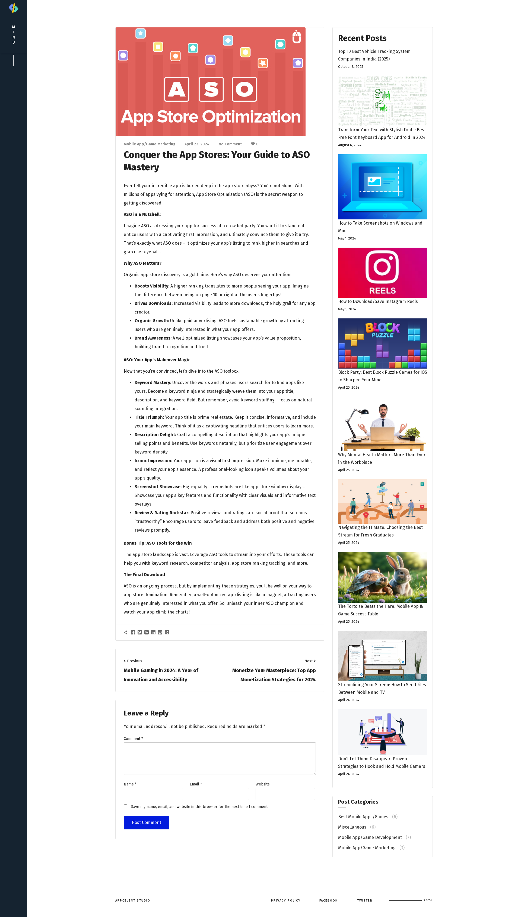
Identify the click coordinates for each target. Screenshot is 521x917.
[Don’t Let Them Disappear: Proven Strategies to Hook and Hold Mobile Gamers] (382, 732)
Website (263, 784)
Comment (133, 738)
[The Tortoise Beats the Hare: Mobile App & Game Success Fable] (382, 577)
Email (196, 784)
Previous (134, 661)
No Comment (230, 144)
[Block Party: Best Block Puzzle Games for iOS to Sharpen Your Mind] (382, 343)
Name (130, 784)
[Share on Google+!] (147, 632)
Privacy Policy (286, 900)
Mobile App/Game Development (370, 837)
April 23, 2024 (197, 144)
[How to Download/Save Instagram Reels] (382, 273)
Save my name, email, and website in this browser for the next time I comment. (199, 806)
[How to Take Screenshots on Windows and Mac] (382, 187)
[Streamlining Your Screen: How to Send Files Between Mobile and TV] (382, 656)
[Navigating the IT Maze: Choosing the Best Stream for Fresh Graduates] (382, 501)
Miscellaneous (352, 827)
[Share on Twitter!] (140, 632)
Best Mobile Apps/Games (363, 816)
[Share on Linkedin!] (154, 632)
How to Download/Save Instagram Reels (378, 301)
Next (308, 661)
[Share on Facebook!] (133, 632)
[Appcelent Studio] (13, 8)
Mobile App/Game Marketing (149, 144)
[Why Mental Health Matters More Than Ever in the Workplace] (382, 424)
